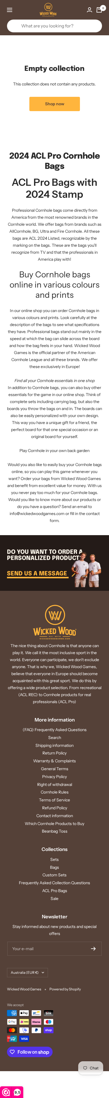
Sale (54, 898)
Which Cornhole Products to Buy (54, 823)
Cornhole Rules (55, 792)
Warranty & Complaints (54, 760)
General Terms (54, 768)
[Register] (93, 949)
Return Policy (54, 753)
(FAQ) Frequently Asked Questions (55, 729)
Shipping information (54, 745)
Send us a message (38, 574)
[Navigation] (9, 10)
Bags (54, 867)
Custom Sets (54, 875)
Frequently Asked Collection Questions (54, 882)
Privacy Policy (54, 776)
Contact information (54, 815)
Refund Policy (54, 807)
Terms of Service (54, 800)
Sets (54, 859)
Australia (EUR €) (25, 972)
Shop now (54, 103)
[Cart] (99, 10)
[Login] (89, 9)
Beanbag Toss (54, 831)
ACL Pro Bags (54, 890)
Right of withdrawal (54, 784)
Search (54, 737)
